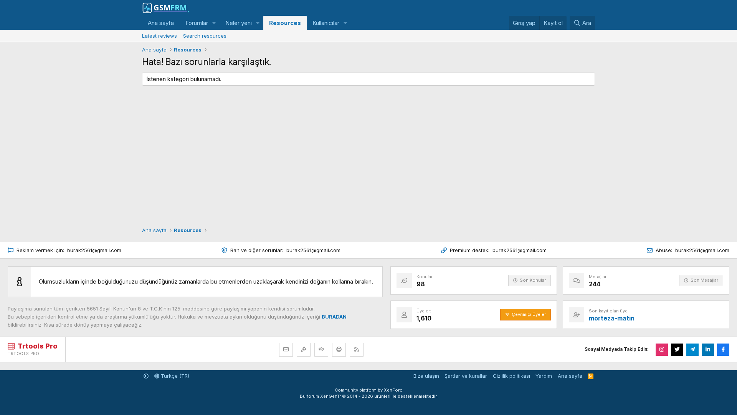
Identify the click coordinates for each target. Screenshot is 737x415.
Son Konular (533, 280)
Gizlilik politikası (511, 376)
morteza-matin (612, 318)
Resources (285, 23)
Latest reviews (159, 36)
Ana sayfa (161, 23)
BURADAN (334, 317)
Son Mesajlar (704, 280)
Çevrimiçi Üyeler (529, 314)
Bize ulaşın (426, 376)
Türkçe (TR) (174, 376)
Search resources (204, 36)
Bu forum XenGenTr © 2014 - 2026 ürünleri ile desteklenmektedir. (369, 396)
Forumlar (196, 23)
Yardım (543, 376)
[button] (214, 23)
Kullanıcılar (325, 23)
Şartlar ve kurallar (466, 376)
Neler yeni (238, 23)
